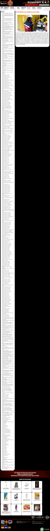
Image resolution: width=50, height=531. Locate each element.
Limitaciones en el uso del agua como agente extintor (8, 465)
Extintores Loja (4, 307)
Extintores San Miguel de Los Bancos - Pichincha (7, 170)
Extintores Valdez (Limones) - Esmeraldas (7, 173)
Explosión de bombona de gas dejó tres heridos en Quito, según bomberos (7, 409)
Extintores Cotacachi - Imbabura (6, 215)
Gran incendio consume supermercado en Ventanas (7, 410)
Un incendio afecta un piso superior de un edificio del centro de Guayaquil (7, 31)
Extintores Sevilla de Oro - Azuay (6, 82)
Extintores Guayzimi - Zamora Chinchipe (7, 118)
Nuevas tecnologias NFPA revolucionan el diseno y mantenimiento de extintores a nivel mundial (8, 16)
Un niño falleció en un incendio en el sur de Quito (7, 342)
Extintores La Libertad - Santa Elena (7, 300)
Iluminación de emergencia (5, 397)
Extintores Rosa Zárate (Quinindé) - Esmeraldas (6, 267)
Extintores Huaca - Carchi (5, 157)
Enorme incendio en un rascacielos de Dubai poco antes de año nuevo (8, 367)
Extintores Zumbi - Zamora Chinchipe (7, 130)
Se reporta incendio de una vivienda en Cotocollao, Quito (7, 64)
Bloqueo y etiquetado (5, 428)
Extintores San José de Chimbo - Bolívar (7, 164)
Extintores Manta (4, 451)
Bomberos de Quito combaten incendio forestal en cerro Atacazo (7, 333)
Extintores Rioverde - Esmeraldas (6, 147)
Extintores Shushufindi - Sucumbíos (6, 244)
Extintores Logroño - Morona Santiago (7, 112)
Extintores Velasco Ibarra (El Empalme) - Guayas (7, 277)
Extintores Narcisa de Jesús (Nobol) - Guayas (8, 209)
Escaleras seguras (4, 437)
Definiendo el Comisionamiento (6, 429)
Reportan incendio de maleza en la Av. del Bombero (7, 72)
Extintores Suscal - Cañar (5, 101)
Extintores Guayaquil (4, 457)
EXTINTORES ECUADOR (5, 438)
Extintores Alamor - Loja (5, 166)
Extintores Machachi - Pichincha (6, 245)
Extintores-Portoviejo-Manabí (6, 308)
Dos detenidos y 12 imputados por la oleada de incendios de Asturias (8, 363)
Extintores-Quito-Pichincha (5, 315)
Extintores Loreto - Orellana (5, 148)
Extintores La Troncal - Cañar (6, 276)
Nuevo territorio (4, 427)
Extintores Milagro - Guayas (5, 302)
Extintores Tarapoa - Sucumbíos (6, 103)
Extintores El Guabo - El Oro (5, 257)
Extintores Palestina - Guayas (6, 212)
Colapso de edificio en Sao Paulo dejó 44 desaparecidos (7, 65)
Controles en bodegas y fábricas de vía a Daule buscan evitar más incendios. (7, 404)
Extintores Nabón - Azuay (5, 100)
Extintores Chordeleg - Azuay (6, 162)
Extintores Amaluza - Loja (5, 114)
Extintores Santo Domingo (5, 350)
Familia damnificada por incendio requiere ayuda (7, 406)
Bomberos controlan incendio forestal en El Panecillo (7, 49)
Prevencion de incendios (5, 466)
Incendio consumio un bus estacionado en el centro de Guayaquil (8, 57)
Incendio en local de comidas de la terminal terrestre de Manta (7, 55)
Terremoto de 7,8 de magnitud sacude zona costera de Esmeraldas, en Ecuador (7, 360)
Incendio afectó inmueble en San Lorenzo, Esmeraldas (7, 62)
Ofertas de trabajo (4, 441)
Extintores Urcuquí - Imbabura (6, 149)
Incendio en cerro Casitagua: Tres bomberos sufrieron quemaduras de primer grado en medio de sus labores (8, 45)
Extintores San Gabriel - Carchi (6, 241)
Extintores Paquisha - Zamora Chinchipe (7, 90)
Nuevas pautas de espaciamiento (6, 388)
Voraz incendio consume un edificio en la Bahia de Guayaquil (7, 23)
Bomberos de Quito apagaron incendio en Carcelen (7, 20)
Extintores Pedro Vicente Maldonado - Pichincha (7, 179)
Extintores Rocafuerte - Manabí (6, 217)
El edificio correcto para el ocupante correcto (8, 398)
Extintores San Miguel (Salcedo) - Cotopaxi (7, 232)
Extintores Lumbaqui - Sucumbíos (6, 122)
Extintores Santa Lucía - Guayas (6, 214)
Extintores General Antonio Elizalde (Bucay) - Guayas (8, 183)
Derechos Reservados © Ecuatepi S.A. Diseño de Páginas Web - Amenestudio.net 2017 (38, 523)
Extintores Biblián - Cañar (5, 177)
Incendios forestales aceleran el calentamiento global (6, 436)
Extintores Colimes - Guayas (5, 186)
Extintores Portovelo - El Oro (5, 206)
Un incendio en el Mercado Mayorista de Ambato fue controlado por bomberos (7, 334)
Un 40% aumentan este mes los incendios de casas (8, 369)
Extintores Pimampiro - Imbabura (6, 172)
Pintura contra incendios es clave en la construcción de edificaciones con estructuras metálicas (8, 401)
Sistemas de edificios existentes (6, 407)
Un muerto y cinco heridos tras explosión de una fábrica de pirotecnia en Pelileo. (8, 322)
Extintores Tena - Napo (5, 260)
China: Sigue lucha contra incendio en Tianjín (7, 391)
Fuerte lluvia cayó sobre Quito (6, 419)
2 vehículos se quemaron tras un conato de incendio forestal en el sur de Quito (7, 351)
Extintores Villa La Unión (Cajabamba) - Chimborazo (7, 133)
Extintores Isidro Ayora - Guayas (6, 181)
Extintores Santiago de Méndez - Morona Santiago (7, 131)
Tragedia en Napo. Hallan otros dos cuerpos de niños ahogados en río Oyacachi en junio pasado (8, 348)
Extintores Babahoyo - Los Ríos (6, 299)
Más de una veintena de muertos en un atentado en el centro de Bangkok (7, 389)
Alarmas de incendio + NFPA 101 (6, 417)
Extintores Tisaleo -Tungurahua (6, 102)
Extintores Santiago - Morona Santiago (7, 95)
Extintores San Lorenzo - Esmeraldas (7, 259)
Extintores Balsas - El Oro (5, 161)
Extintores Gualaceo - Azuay (5, 240)
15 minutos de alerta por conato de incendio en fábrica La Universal (8, 358)
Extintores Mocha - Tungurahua (6, 98)
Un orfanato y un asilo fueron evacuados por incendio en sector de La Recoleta (8, 326)
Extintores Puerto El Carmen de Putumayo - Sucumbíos (7, 129)
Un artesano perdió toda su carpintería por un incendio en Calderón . (8, 356)
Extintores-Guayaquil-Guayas (6, 316)
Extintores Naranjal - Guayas (6, 263)
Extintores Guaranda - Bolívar (6, 262)
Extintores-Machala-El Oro (5, 311)
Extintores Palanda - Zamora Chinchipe (7, 121)
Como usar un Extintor (5, 461)
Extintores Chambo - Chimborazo (6, 165)
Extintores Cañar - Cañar (5, 238)
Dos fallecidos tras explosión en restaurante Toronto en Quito (8, 319)
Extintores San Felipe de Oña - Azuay (7, 83)
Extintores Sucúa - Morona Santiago (7, 205)
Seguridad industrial (4, 455)
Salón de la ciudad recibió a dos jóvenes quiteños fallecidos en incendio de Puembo (7, 384)
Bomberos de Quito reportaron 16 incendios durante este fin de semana (8, 25)
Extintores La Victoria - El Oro (6, 97)
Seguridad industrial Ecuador (6, 454)
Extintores (3, 456)
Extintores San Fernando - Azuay (6, 111)
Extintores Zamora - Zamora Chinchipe (7, 231)
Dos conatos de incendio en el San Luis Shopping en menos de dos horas (7, 336)
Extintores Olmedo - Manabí (5, 126)
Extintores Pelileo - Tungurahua (6, 226)
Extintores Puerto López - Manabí (6, 223)
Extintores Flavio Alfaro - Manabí (6, 187)
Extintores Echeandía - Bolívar (6, 185)
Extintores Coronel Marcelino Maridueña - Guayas (7, 197)
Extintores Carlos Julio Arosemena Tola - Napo (7, 88)
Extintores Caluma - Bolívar (5, 189)
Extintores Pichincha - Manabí (6, 156)
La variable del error (4, 425)
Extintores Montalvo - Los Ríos (6, 234)
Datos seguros (4, 424)
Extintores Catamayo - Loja (5, 258)
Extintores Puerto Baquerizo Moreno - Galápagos (7, 194)
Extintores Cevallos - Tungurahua (6, 135)
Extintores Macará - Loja (5, 233)
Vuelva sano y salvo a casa (5, 387)
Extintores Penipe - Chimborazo (6, 93)
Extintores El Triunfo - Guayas (6, 275)
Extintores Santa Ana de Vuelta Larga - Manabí (7, 221)
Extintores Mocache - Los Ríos (6, 208)
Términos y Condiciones (5, 524)
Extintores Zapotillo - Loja (5, 134)
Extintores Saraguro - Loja (5, 160)
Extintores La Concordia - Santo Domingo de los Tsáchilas (8, 268)
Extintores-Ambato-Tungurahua (6, 306)
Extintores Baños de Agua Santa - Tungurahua (6, 236)
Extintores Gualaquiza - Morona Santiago (7, 201)
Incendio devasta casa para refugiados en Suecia (7, 376)
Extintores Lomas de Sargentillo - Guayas (7, 239)
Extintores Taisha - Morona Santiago (7, 92)
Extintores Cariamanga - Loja (6, 237)
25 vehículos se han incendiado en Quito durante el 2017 (7, 329)
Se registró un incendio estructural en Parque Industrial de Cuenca (8, 320)
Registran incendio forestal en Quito (6, 50)
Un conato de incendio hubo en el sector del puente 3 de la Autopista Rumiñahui (8, 355)
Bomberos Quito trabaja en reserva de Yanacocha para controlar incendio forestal (7, 37)
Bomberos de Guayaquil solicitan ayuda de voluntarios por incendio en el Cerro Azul (7, 343)
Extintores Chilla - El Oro (5, 91)
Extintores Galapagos (5, 346)
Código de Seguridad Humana (6, 431)
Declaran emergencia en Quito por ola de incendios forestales (7, 383)
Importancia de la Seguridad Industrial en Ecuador (7, 462)
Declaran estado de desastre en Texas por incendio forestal (7, 378)
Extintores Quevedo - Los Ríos (6, 304)
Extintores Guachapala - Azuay (6, 96)
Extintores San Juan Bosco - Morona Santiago (7, 109)
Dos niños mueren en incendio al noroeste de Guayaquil (7, 324)
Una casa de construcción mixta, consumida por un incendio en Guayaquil (8, 331)
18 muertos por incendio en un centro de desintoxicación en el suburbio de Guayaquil (8, 53)
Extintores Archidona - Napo (5, 176)
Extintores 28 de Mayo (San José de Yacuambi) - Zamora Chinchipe (7, 107)
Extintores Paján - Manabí (5, 196)
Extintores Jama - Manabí (5, 184)
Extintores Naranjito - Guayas (6, 264)
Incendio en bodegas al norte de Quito (7, 413)
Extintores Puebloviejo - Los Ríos (6, 207)
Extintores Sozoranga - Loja (5, 87)
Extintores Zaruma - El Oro (5, 219)
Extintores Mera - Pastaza (5, 81)
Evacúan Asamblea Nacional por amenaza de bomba (7, 70)
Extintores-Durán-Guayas (5, 310)
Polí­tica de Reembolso (4, 525)
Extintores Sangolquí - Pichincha (6, 298)
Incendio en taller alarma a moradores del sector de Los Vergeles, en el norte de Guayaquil (7, 30)
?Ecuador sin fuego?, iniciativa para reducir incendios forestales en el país (7, 60)
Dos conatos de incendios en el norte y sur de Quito (7, 67)
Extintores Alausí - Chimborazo (6, 190)
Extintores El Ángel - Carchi (5, 167)
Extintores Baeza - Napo (5, 117)
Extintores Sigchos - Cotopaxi (6, 120)
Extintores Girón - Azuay (5, 158)
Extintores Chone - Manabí (5, 294)
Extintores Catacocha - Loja (5, 192)
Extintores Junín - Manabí (5, 175)
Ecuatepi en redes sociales (5, 394)
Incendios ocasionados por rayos (6, 432)
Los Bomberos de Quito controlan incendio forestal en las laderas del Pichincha (7, 19)
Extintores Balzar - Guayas (5, 265)
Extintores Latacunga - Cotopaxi (6, 296)
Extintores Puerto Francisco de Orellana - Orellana (7, 285)
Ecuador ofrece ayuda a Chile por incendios (8, 338)
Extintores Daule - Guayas (5, 297)
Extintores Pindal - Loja (5, 119)
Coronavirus (3, 43)
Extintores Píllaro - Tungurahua (6, 203)
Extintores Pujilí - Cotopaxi (5, 225)
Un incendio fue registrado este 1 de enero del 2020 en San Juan (7, 47)
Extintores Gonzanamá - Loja (6, 110)
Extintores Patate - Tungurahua (6, 127)
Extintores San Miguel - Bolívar (6, 195)
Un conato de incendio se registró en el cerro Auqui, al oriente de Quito (8, 327)
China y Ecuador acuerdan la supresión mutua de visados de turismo (7, 415)
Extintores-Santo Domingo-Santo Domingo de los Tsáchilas (7, 313)
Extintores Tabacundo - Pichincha (6, 224)
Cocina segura (4, 423)
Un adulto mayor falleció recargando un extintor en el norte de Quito (7, 374)
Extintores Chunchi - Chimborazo (6, 155)
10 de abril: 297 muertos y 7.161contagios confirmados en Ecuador (7, 40)
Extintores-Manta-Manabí (5, 309)
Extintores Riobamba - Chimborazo (6, 303)
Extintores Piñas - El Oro (5, 242)
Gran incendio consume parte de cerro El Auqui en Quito (7, 381)
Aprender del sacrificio (5, 426)
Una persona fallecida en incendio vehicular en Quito (8, 51)
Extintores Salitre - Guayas (5, 228)
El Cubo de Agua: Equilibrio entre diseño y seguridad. (7, 393)
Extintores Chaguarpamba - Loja (6, 94)
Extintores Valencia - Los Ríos (6, 246)
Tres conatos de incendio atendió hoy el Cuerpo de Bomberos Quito (7, 353)
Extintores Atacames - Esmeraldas (6, 243)
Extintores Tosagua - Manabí (6, 227)
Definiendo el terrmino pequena (6, 430)
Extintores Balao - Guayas (5, 218)
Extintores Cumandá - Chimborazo (6, 213)
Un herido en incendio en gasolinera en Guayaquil (7, 345)
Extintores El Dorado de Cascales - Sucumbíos (6, 124)
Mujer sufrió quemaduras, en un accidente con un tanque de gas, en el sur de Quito (7, 370)
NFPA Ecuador (4, 453)
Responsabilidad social (5, 418)
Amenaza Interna (4, 399)
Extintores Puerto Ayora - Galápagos (7, 230)
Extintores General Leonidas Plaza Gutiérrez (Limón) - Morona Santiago (8, 150)
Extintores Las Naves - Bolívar (6, 113)
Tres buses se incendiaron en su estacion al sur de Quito (8, 35)
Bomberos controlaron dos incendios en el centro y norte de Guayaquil (7, 33)
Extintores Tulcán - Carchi (5, 295)
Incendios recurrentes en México (6, 386)
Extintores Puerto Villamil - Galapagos (7, 125)
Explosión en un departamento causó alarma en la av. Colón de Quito (8, 412)
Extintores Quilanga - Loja (5, 84)
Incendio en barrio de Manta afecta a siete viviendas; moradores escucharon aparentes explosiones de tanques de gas (8, 27)
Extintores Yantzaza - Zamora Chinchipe (7, 216)
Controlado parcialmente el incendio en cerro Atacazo (8, 58)
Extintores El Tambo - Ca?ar (5, 168)
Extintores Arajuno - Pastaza (5, 104)
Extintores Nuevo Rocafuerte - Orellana (7, 99)
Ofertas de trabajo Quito (5, 440)
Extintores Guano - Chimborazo (6, 204)
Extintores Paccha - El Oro (5, 115)
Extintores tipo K (4, 458)
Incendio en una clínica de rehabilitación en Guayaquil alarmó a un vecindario (8, 362)
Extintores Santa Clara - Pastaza (6, 105)
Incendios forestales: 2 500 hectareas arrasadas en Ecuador (7, 468)
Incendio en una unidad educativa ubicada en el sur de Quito (7, 42)
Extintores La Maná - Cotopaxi (6, 261)
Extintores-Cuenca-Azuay (5, 314)
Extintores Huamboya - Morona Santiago (7, 85)
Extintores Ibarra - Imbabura (5, 301)
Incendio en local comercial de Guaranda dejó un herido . (7, 69)
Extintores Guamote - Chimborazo (6, 136)
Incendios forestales (4, 420)
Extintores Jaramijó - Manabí (6, 247)
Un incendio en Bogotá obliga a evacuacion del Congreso (8, 365)
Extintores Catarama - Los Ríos (6, 188)
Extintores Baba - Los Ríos (5, 174)
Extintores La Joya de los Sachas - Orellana (8, 229)
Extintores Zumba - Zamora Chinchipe (7, 146)
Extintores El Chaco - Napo (5, 159)
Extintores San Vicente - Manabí (6, 222)
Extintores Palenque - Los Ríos (6, 191)
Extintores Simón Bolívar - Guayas (6, 202)
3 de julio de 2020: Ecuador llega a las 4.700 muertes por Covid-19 (8, 38)
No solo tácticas (4, 416)
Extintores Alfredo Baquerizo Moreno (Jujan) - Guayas (8, 211)
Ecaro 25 (3, 17)
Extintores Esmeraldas (5, 305)
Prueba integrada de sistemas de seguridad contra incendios (8, 422)
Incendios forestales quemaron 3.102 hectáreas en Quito (7, 379)
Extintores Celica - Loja (5, 163)
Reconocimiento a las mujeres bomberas (7, 337)
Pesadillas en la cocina (5, 396)
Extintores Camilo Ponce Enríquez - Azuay (7, 171)
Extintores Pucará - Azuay (5, 86)
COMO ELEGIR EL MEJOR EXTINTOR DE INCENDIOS (7, 460)
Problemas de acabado (5, 395)
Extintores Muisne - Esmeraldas (6, 180)
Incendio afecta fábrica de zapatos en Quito (7, 317)
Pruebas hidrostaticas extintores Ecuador (7, 439)
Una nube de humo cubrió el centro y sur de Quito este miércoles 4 (8, 340)
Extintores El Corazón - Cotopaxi (6, 116)
